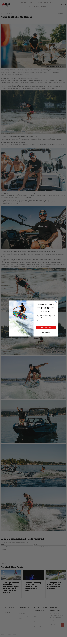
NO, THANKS (46, 332)
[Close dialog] (56, 302)
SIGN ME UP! (46, 327)
